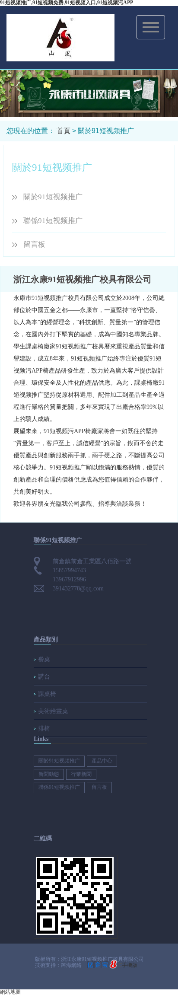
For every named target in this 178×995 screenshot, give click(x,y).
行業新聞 (81, 774)
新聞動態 (48, 774)
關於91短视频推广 (53, 197)
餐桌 (44, 659)
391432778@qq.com (78, 588)
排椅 (44, 728)
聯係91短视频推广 (53, 221)
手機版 (129, 965)
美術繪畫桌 (53, 711)
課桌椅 (47, 694)
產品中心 (102, 761)
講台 (44, 676)
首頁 (63, 130)
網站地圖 (10, 992)
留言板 (34, 244)
